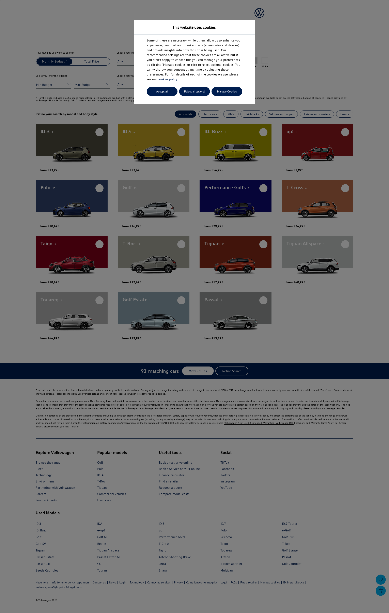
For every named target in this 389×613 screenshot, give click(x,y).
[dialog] (194, 306)
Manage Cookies (227, 91)
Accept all (162, 91)
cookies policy (167, 79)
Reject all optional (194, 91)
